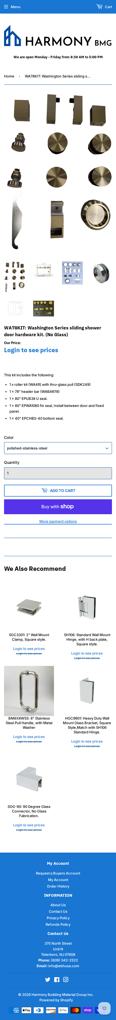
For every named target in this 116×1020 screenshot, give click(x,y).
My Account (58, 879)
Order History (58, 886)
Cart (108, 7)
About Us (58, 905)
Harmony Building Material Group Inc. (63, 994)
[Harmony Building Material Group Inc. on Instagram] (66, 980)
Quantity (11, 462)
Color (8, 437)
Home (9, 76)
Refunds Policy (58, 924)
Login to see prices (31, 350)
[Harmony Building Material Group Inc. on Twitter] (47, 980)
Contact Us (58, 911)
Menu (16, 7)
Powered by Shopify (56, 1000)
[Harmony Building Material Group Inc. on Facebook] (57, 980)
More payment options (58, 521)
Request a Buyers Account (58, 873)
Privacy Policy (58, 918)
